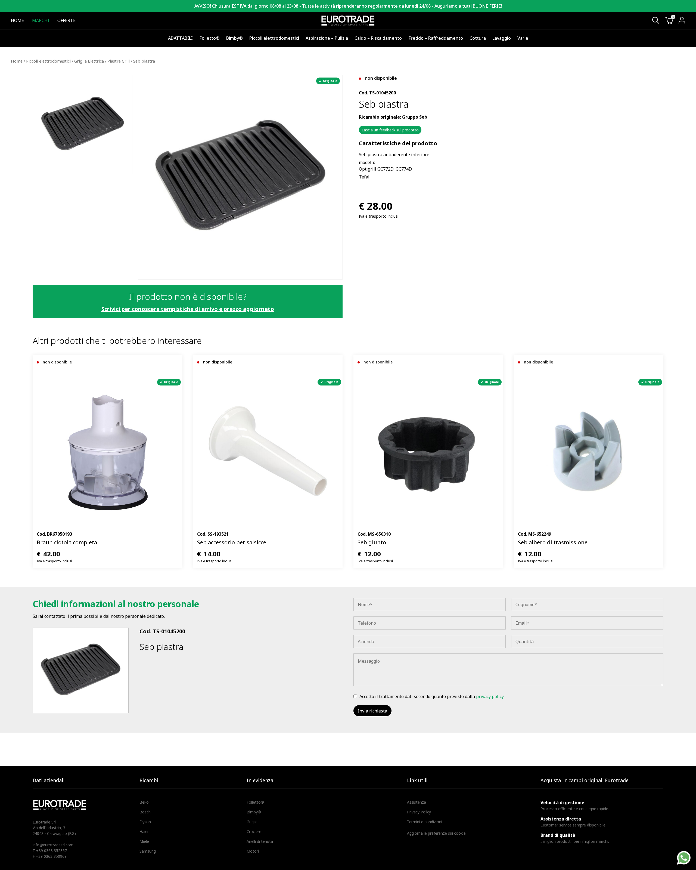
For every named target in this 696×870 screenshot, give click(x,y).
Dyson (145, 821)
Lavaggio (501, 38)
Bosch (145, 812)
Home (17, 20)
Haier (144, 831)
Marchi (40, 20)
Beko (144, 802)
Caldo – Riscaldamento (378, 38)
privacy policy (490, 696)
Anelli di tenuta (260, 841)
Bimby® (234, 38)
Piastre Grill (118, 61)
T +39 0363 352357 (50, 850)
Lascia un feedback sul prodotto (390, 129)
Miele (144, 841)
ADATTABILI (180, 38)
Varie (522, 38)
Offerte (66, 20)
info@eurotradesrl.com (53, 844)
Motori (253, 851)
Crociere (254, 831)
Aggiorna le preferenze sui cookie (436, 833)
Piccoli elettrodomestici (274, 38)
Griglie (252, 821)
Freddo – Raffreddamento (435, 38)
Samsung (147, 851)
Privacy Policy (419, 812)
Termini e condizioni (424, 821)
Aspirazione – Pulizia (327, 38)
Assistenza (416, 802)
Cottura (478, 38)
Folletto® (209, 38)
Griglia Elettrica (89, 61)
